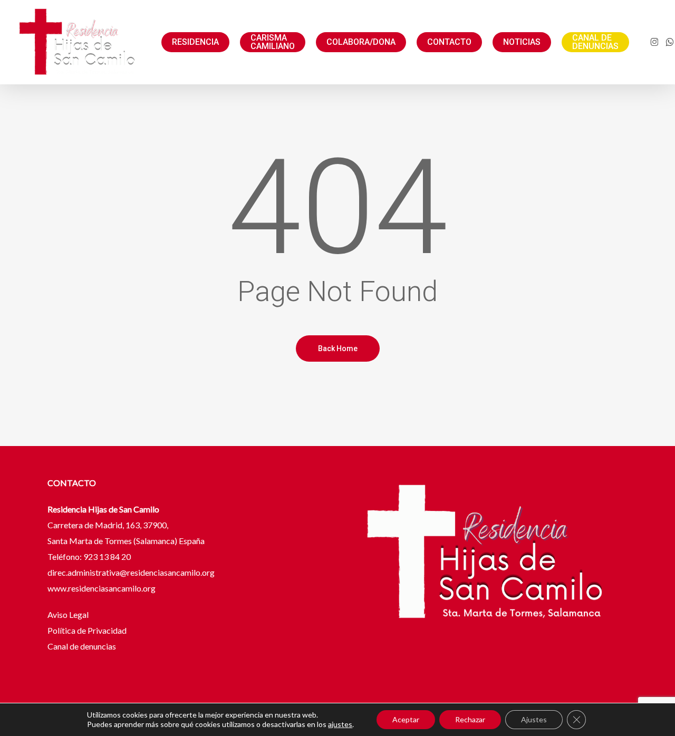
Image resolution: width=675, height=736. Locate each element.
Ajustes (534, 719)
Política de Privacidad (87, 630)
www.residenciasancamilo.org (101, 588)
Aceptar (405, 719)
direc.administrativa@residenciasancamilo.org (131, 572)
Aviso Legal (68, 614)
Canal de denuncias (81, 646)
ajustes (340, 724)
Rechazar (470, 719)
